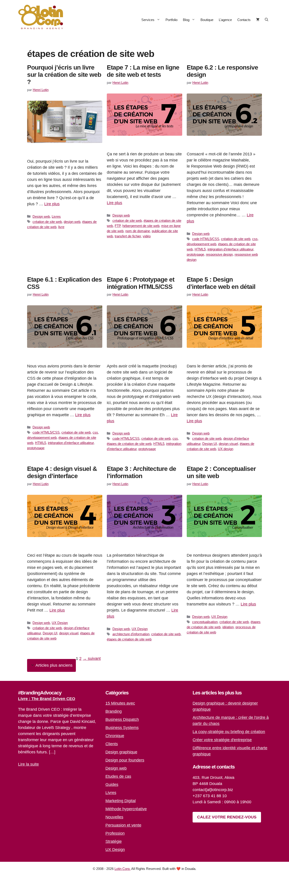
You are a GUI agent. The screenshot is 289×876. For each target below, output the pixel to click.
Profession (115, 833)
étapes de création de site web (129, 444)
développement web (201, 244)
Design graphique (121, 752)
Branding (113, 711)
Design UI (209, 444)
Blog (186, 20)
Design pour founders (124, 760)
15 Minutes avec (120, 703)
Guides (111, 784)
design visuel (228, 444)
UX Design (60, 623)
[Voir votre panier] (257, 19)
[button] (266, 19)
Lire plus (52, 204)
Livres (56, 216)
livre (61, 227)
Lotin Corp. (122, 869)
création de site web (47, 222)
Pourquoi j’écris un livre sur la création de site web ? (64, 74)
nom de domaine (137, 231)
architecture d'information (130, 634)
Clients (111, 744)
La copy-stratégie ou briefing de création (229, 731)
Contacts (244, 20)
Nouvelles (114, 817)
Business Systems (122, 727)
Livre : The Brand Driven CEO (46, 698)
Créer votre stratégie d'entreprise (222, 740)
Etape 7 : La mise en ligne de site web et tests (143, 71)
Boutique (206, 20)
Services (147, 20)
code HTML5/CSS (205, 239)
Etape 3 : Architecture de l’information (141, 472)
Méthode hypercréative (126, 809)
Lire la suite (28, 764)
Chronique (114, 736)
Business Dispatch (122, 719)
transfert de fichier (128, 236)
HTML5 (200, 249)
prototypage (195, 254)
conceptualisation (205, 622)
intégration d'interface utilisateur (230, 249)
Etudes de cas (118, 776)
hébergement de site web (140, 226)
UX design (225, 449)
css (255, 239)
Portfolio (171, 20)
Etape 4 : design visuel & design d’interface (62, 472)
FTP (118, 226)
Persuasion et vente (123, 825)
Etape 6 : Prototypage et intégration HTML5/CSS (140, 283)
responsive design (219, 254)
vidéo (147, 236)
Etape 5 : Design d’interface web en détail (221, 283)
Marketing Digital (120, 801)
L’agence (225, 20)
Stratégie (113, 841)
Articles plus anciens (53, 665)
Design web (41, 216)
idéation (228, 627)
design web (72, 222)
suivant (92, 658)
